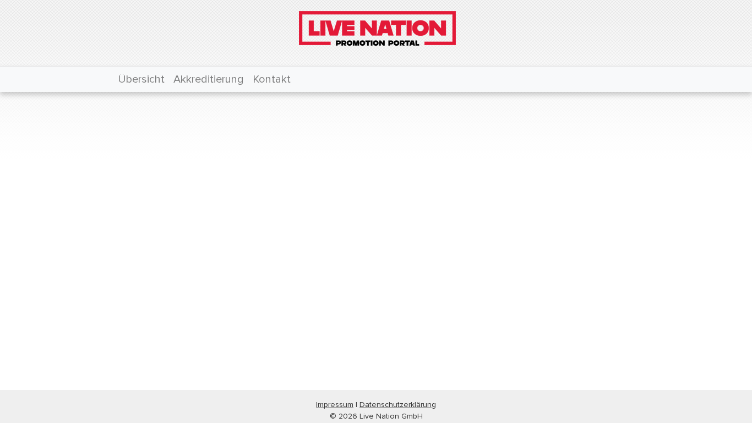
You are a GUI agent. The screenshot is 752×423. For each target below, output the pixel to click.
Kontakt (272, 79)
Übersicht (141, 79)
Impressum (334, 404)
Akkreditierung (208, 79)
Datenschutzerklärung (397, 404)
